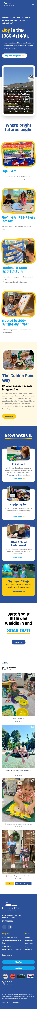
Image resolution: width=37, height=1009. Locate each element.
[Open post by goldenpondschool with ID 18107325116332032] (18, 694)
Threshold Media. (20, 996)
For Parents (29, 944)
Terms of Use (16, 1002)
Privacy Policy (6, 1002)
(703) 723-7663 (7, 921)
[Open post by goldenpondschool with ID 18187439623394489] (18, 800)
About (27, 937)
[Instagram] (10, 927)
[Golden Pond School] (12, 906)
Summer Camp (7, 955)
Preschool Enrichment (15, 475)
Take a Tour (18, 642)
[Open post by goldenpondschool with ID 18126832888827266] (18, 746)
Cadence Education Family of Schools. (16, 998)
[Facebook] (4, 927)
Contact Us (29, 940)
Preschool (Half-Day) (9, 937)
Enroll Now (18, 968)
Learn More (9, 416)
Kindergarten (6, 946)
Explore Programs (13, 55)
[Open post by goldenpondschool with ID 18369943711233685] (18, 851)
